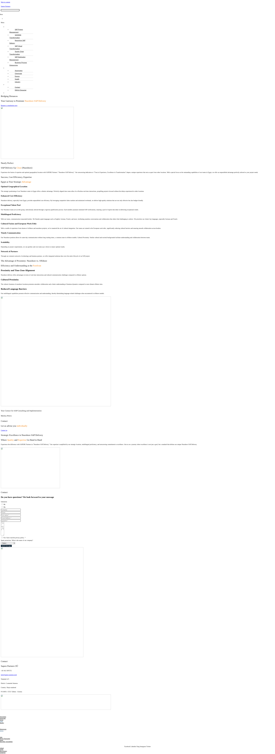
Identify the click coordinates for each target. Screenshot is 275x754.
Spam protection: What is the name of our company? (17, 540)
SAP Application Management (17, 58)
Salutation (4, 502)
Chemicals (18, 73)
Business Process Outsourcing (18, 64)
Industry (17, 82)
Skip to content (5, 2)
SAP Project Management (16, 31)
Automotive (18, 70)
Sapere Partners (5, 6)
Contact (17, 87)
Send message (6, 546)
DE (6, 18)
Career (10, 93)
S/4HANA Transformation (15, 36)
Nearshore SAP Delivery (17, 42)
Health (17, 79)
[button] (137, 22)
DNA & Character (20, 90)
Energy (17, 76)
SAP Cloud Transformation (15, 47)
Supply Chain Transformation (16, 53)
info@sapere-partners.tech (9, 675)
